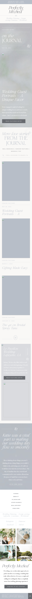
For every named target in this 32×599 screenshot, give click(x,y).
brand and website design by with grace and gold (13, 597)
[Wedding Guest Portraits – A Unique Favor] (16, 70)
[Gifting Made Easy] (16, 238)
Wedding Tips (16, 151)
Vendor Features (22, 148)
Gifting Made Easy (15, 268)
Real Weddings (8, 148)
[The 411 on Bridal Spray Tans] (16, 295)
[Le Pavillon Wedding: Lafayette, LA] (16, 400)
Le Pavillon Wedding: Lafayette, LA (12, 352)
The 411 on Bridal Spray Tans (13, 327)
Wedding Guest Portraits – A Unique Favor (14, 96)
